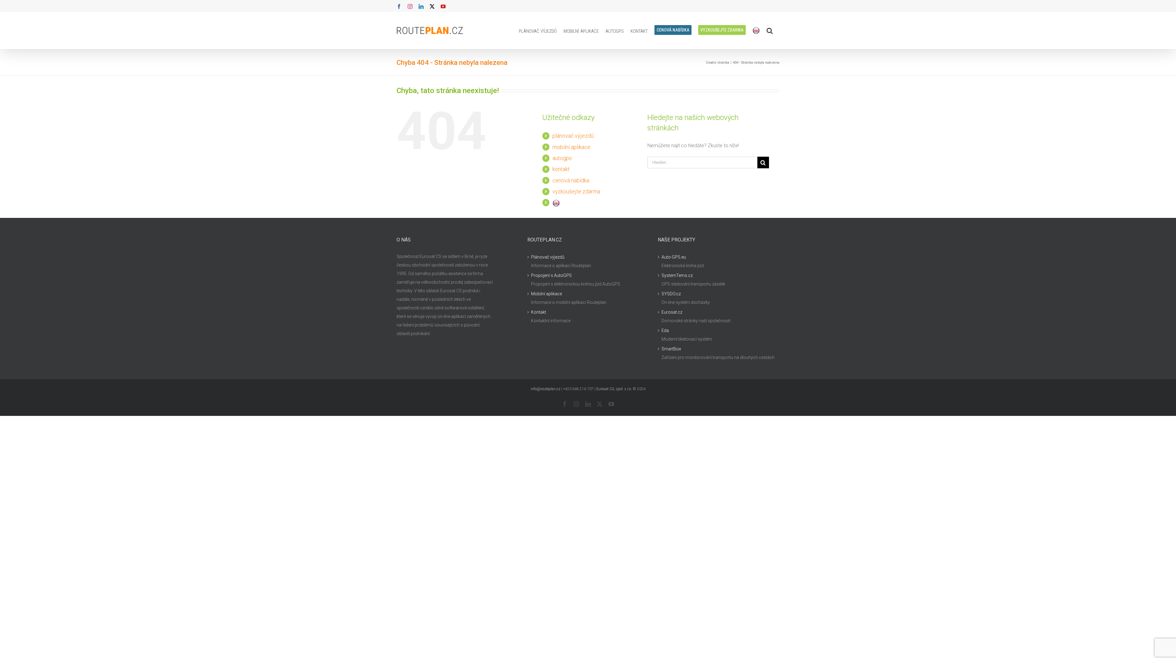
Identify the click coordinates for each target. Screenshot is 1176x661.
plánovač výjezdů (573, 136)
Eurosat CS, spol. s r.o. (614, 389)
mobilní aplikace (571, 147)
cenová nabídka (570, 180)
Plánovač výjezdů (547, 257)
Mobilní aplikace (546, 293)
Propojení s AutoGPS (551, 275)
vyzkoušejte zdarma (576, 191)
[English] (756, 30)
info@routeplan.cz (545, 389)
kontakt (561, 169)
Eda (665, 330)
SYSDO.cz (671, 293)
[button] (770, 30)
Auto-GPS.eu (674, 257)
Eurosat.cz (672, 312)
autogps (562, 158)
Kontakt (538, 312)
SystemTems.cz (677, 275)
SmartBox (671, 348)
